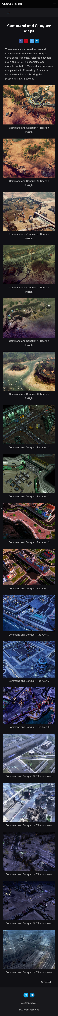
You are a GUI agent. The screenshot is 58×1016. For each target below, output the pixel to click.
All (8, 13)
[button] (45, 982)
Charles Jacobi (12, 4)
